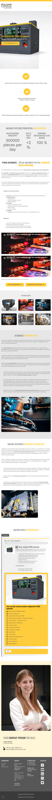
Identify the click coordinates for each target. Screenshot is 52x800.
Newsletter (3, 763)
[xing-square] (43, 765)
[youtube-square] (43, 770)
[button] (3, 797)
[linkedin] (43, 774)
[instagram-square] (43, 778)
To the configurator (9, 43)
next (8, 651)
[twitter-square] (43, 783)
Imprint (3, 765)
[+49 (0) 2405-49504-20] (12, 748)
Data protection (4, 766)
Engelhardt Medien (29, 797)
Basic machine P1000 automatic (29, 547)
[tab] (5, 535)
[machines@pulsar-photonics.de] (14, 749)
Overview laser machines (35, 284)
